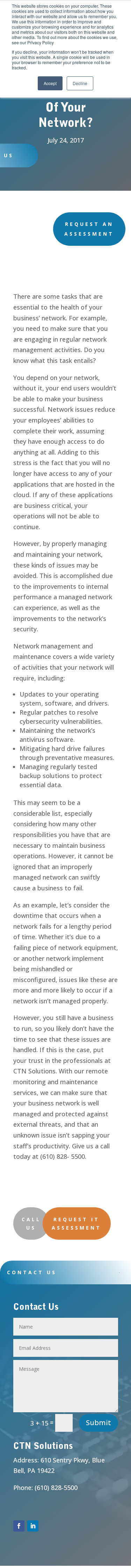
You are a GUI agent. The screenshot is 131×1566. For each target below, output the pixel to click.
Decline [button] (80, 83)
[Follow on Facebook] (18, 1525)
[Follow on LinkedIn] (32, 1525)
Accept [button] (50, 83)
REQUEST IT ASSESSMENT (76, 1223)
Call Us (31, 1223)
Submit (98, 1422)
